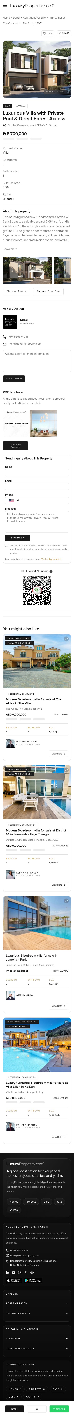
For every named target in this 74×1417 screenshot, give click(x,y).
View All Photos (55, 92)
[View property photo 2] (27, 270)
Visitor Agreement (51, 559)
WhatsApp (59, 1408)
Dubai (16, 17)
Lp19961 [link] (37, 23)
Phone (9, 494)
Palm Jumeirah (57, 17)
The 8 (26, 23)
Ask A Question (14, 378)
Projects (31, 1201)
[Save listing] (66, 638)
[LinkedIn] (7, 1272)
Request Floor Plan (48, 291)
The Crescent (11, 23)
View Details (58, 753)
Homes (14, 1201)
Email (8, 481)
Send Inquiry (18, 537)
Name (8, 466)
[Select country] (11, 500)
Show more (10, 249)
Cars (46, 1201)
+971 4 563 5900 (19, 1250)
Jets (59, 1201)
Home (6, 17)
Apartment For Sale (34, 17)
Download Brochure (15, 445)
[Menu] (5, 5)
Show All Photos (16, 291)
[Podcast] (32, 1272)
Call (36, 1409)
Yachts (14, 1210)
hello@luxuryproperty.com (24, 1255)
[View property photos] (37, 69)
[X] (25, 1272)
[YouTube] (13, 1272)
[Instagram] (19, 1272)
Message (11, 508)
